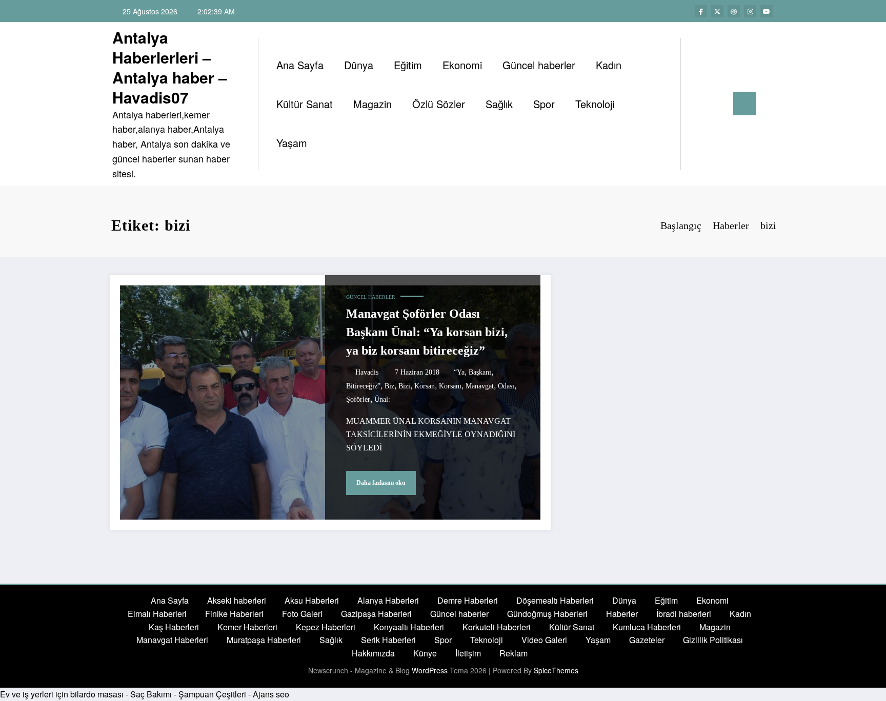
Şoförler (358, 399)
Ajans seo (271, 694)
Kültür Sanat (304, 103)
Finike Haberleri (234, 614)
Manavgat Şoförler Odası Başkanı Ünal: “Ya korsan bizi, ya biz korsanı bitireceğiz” (427, 332)
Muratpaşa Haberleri (264, 640)
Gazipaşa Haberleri (376, 614)
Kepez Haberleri (325, 627)
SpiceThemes (556, 670)
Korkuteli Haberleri (496, 627)
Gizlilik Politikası (713, 640)
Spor (544, 103)
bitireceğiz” (363, 386)
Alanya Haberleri (388, 600)
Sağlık (499, 103)
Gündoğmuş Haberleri (547, 614)
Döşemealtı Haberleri (555, 600)
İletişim (468, 653)
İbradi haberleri (683, 614)
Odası (506, 386)
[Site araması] (699, 104)
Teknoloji (594, 103)
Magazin (372, 103)
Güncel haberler (538, 64)
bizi (404, 386)
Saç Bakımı (151, 694)
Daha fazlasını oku (381, 482)
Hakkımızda (373, 653)
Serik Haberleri (388, 640)
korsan (424, 386)
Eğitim (408, 64)
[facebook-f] (701, 11)
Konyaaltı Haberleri (409, 627)
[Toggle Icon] (744, 103)
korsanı (450, 386)
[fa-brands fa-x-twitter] (717, 11)
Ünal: (382, 399)
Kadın (608, 64)
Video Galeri (544, 640)
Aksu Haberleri (312, 600)
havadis (366, 372)
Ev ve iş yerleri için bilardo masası (62, 694)
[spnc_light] (717, 103)
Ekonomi (462, 64)
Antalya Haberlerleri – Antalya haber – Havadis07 (169, 67)
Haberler (622, 614)
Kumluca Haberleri (647, 627)
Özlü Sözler (438, 103)
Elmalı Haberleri (157, 614)
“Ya (459, 372)
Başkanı (480, 372)
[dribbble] (734, 11)
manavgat (480, 386)
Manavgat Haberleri (172, 640)
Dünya (358, 64)
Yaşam (291, 142)
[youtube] (766, 11)
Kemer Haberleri (247, 627)
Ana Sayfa (300, 64)
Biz (389, 386)
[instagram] (750, 11)
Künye (425, 653)
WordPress (430, 670)
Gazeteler (646, 640)
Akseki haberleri (236, 600)
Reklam (513, 653)
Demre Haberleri (467, 600)
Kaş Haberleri (174, 627)
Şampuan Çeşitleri (212, 694)
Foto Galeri (302, 614)
